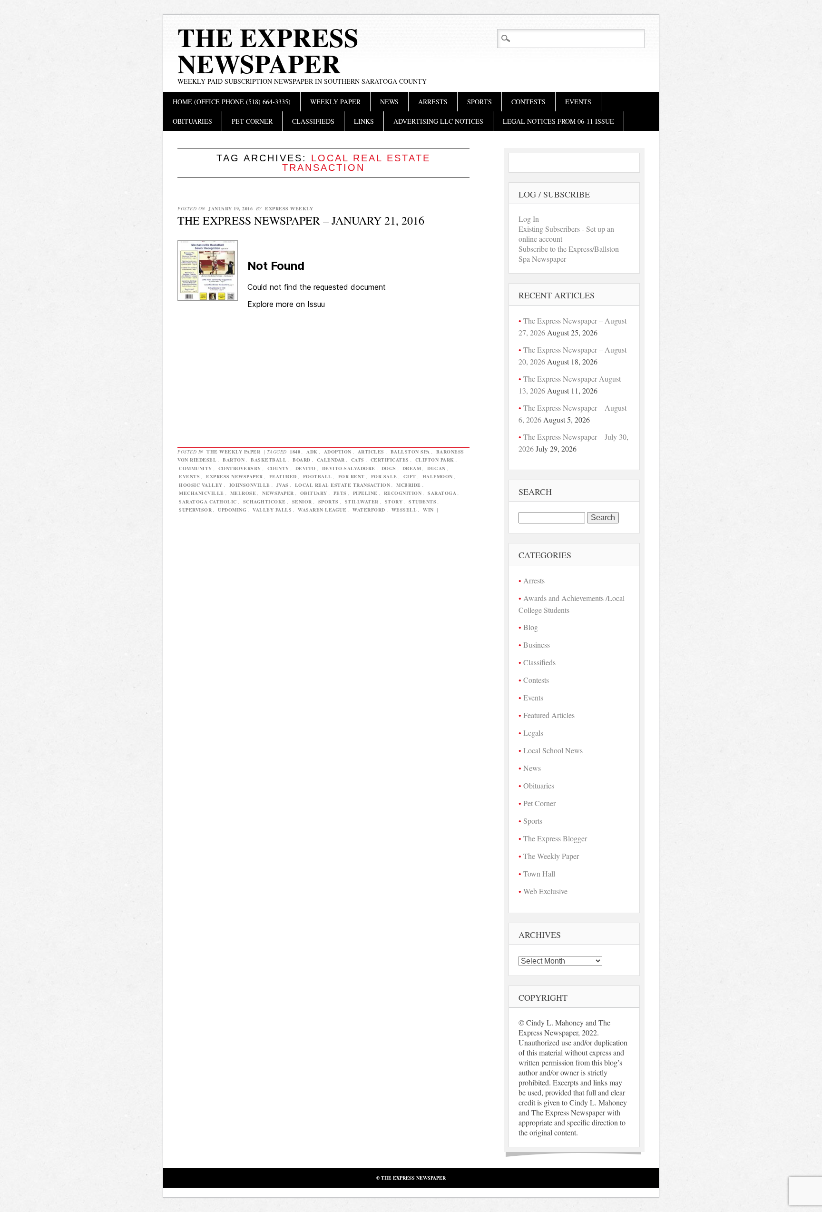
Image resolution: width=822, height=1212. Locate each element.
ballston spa (410, 451)
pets (340, 493)
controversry (239, 468)
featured (283, 476)
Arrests (433, 101)
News (389, 101)
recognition (403, 493)
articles (371, 451)
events (189, 476)
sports (328, 501)
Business (536, 645)
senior (302, 501)
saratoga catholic (208, 501)
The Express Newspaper (268, 50)
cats (357, 459)
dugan (436, 468)
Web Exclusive (545, 891)
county (278, 468)
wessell (404, 509)
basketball (268, 459)
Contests (528, 101)
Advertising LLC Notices (438, 121)
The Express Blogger (555, 838)
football (317, 476)
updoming (232, 509)
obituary (313, 493)
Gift (409, 476)
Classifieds (313, 121)
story (394, 501)
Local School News (553, 750)
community (195, 468)
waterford (368, 509)
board (302, 459)
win (428, 509)
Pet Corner (252, 121)
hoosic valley (201, 485)
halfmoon (437, 476)
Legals (533, 733)
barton (234, 459)
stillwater (362, 501)
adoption (338, 451)
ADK (312, 451)
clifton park (434, 459)
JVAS (282, 485)
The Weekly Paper (233, 451)
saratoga (442, 493)
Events (578, 101)
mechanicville (201, 493)
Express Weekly (289, 208)
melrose (243, 493)
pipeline (365, 493)
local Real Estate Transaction (343, 485)
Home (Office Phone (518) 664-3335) (232, 101)
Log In (529, 219)
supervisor (195, 509)
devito (305, 468)
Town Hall (539, 873)
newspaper (278, 493)
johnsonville (249, 485)
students (422, 501)
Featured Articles (549, 715)
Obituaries (192, 121)
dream (411, 468)
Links (364, 121)
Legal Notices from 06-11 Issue (558, 121)
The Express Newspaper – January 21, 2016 (300, 220)
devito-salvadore (348, 468)
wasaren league (322, 509)
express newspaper (234, 476)
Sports (479, 101)
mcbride (408, 485)
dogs (389, 468)
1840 (295, 451)
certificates (390, 459)
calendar (331, 459)
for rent (351, 476)
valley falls (272, 509)
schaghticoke (264, 501)
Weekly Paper (335, 101)
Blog (530, 627)
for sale (384, 476)
